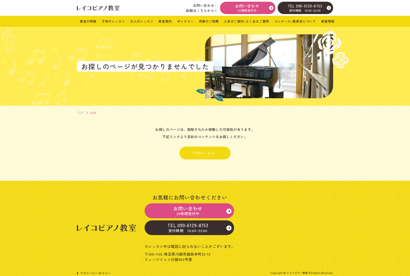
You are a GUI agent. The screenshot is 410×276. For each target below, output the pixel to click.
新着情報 (327, 21)
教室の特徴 (88, 21)
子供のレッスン (113, 21)
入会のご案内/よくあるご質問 (246, 21)
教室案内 (165, 21)
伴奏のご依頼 (209, 21)
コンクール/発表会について (295, 21)
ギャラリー (185, 21)
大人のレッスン (141, 21)
